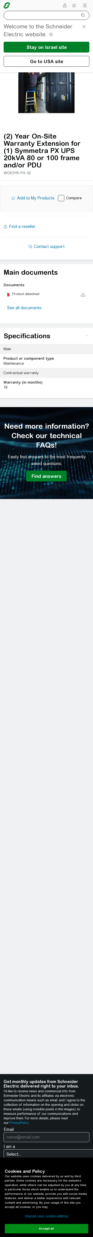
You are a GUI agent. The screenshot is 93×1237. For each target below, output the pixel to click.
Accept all (46, 1228)
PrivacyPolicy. (19, 1123)
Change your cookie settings (46, 1216)
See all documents (24, 307)
